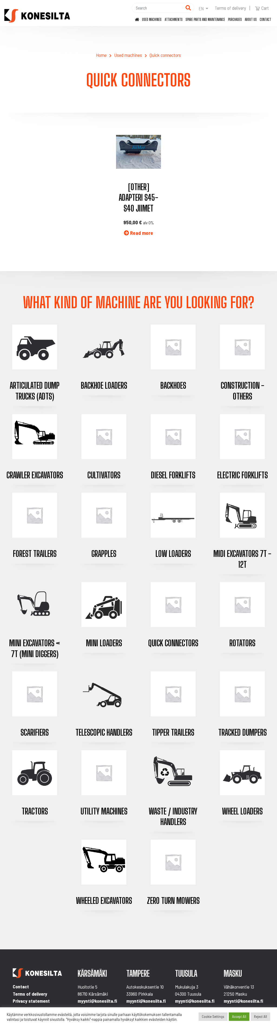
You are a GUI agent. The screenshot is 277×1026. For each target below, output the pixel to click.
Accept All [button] (239, 1016)
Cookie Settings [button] (213, 1016)
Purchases (235, 19)
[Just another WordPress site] (37, 16)
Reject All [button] (260, 1016)
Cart (265, 8)
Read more (141, 233)
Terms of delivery (230, 8)
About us (251, 19)
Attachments (174, 19)
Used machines (151, 19)
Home (101, 55)
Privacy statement (31, 1001)
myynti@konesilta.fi (97, 1001)
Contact (265, 19)
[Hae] (188, 8)
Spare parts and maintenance (205, 19)
